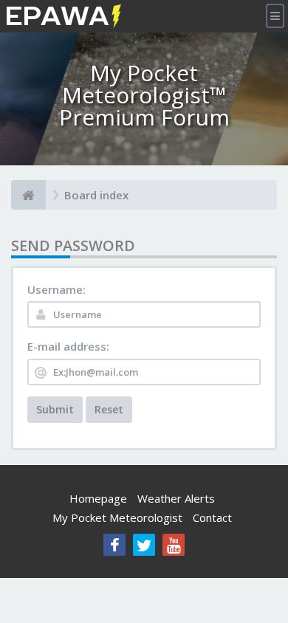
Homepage (98, 498)
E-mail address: (68, 346)
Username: (56, 289)
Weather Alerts (176, 498)
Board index (96, 194)
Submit (55, 409)
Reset (109, 409)
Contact (212, 517)
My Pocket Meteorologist (117, 517)
